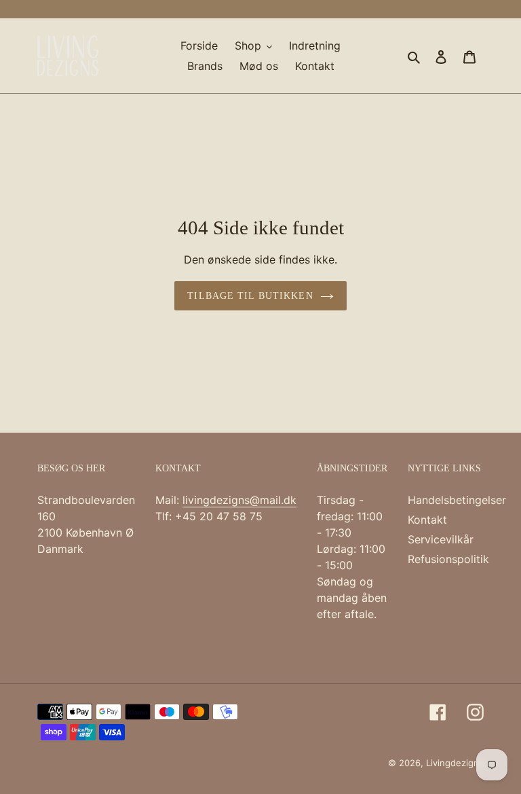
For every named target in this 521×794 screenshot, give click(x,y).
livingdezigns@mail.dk (239, 500)
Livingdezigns (455, 762)
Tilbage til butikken (250, 296)
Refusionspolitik (448, 559)
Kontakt (427, 519)
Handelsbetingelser (457, 500)
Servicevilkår (441, 539)
